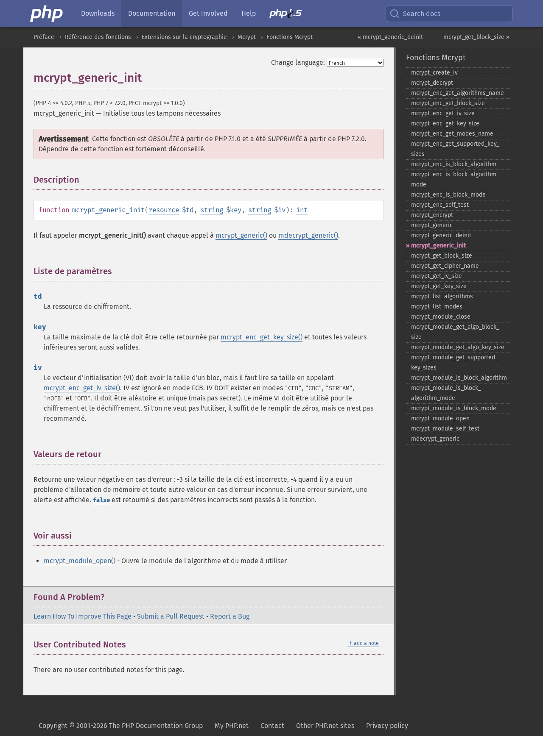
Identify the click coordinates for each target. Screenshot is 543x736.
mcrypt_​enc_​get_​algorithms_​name (457, 93)
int (302, 210)
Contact (272, 726)
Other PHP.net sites (325, 726)
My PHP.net (232, 726)
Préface (44, 37)
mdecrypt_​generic (435, 438)
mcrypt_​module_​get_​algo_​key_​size (457, 347)
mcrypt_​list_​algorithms (442, 296)
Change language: (298, 62)
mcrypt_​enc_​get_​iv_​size (443, 113)
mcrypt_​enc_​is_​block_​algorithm (453, 164)
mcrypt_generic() (241, 235)
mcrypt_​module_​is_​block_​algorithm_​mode (446, 393)
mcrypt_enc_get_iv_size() (82, 388)
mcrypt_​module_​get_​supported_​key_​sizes (454, 362)
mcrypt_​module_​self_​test (445, 428)
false (101, 500)
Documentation (151, 13)
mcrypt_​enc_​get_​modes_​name (452, 133)
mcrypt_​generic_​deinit (441, 235)
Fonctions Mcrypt (289, 37)
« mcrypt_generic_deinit (390, 37)
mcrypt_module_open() (79, 561)
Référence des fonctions (98, 37)
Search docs (421, 14)
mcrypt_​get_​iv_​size (436, 276)
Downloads (98, 13)
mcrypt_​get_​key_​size (439, 286)
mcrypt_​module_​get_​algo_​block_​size (455, 332)
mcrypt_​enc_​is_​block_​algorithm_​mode (455, 179)
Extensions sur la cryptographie (184, 37)
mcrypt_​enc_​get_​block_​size (448, 103)
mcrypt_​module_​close (440, 316)
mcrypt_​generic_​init (438, 245)
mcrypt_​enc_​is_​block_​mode (448, 194)
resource (163, 210)
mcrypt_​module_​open (440, 418)
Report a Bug (229, 616)
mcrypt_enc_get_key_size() (261, 337)
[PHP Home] (47, 13)
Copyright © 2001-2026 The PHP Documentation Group (121, 726)
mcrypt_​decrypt (432, 82)
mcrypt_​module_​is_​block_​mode (453, 408)
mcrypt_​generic (432, 225)
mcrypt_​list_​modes (436, 306)
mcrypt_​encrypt (432, 215)
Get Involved (208, 13)
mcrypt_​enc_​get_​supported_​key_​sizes (455, 149)
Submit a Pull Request (170, 616)
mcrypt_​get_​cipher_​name (445, 265)
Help (248, 13)
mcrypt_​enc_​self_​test (440, 204)
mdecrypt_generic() (308, 235)
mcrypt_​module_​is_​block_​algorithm (459, 377)
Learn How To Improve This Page (83, 616)
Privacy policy (387, 726)
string (211, 210)
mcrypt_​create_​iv (434, 72)
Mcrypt (247, 37)
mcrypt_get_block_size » (476, 37)
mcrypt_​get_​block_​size (441, 255)
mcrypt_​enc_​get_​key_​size (445, 123)
